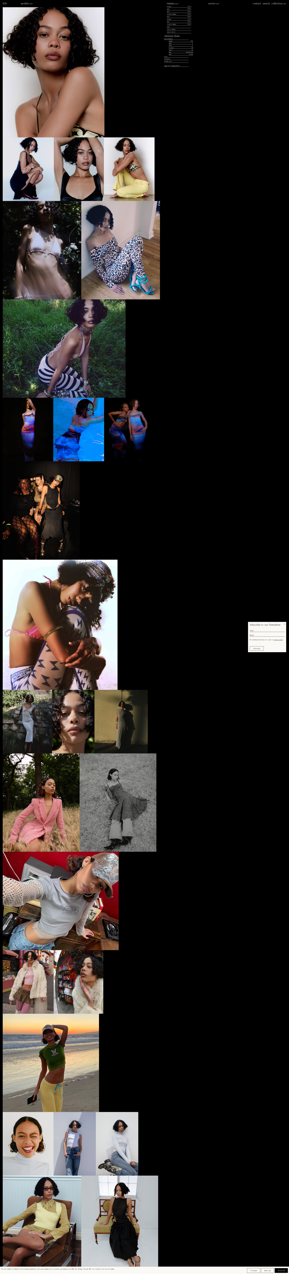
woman (179, 6)
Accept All (281, 1270)
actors (213, 3)
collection (278, 3)
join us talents (171, 29)
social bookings (179, 14)
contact (257, 3)
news (168, 27)
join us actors (171, 32)
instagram (167, 59)
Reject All (267, 1270)
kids (179, 11)
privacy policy (278, 639)
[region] (144, 1270)
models (27, 3)
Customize (253, 1270)
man (179, 9)
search (266, 3)
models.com (167, 61)
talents (173, 3)
